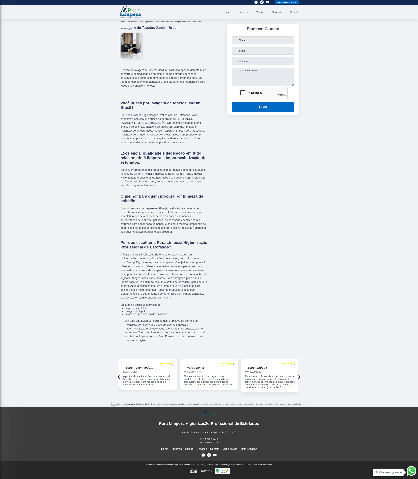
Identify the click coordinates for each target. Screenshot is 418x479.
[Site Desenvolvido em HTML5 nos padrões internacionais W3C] (207, 471)
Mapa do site (230, 449)
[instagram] (262, 2)
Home (226, 12)
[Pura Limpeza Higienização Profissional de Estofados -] (130, 17)
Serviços (277, 12)
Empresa (243, 12)
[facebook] (256, 2)
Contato (294, 12)
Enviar (263, 107)
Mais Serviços (249, 449)
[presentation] (119, 376)
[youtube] (267, 2)
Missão (260, 12)
